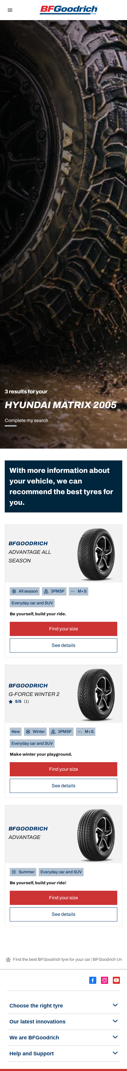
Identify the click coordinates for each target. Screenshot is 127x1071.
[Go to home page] (69, 10)
